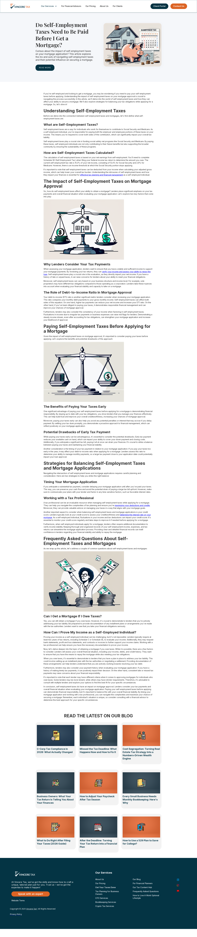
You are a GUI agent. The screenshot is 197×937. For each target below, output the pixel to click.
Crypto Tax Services (104, 906)
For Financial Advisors (71, 6)
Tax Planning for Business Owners (107, 892)
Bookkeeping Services (105, 902)
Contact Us (178, 6)
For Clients (117, 6)
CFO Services (101, 898)
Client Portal (159, 6)
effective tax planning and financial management (101, 175)
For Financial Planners (143, 883)
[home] (22, 6)
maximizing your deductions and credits (132, 505)
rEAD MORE (45, 68)
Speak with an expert (30, 894)
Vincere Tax (31, 909)
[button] (49, 6)
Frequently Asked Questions (146, 891)
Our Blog (137, 879)
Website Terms (18, 900)
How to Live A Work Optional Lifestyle (146, 896)
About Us (104, 6)
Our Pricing (91, 6)
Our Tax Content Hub (142, 887)
